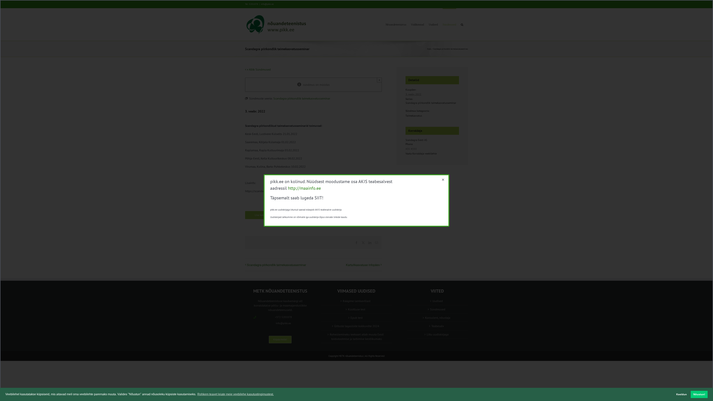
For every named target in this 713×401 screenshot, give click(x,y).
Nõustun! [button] (699, 394)
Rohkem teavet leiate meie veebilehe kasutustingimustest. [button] (235, 394)
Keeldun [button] (681, 394)
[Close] (443, 179)
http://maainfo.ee (304, 188)
